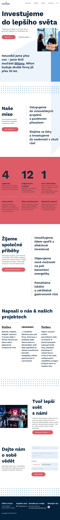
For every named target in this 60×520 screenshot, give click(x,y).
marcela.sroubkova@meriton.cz (37, 508)
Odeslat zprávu (38, 474)
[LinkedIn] (49, 507)
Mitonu (19, 63)
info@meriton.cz (22, 506)
